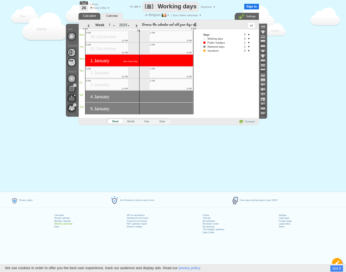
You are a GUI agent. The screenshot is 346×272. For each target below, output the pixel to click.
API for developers (136, 215)
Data (56, 226)
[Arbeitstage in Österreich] (265, 46)
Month (131, 121)
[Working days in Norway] (265, 94)
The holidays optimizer (213, 229)
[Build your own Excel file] (71, 52)
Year (146, 121)
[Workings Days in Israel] (265, 80)
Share (282, 226)
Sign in (251, 6)
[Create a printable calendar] (71, 62)
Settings (283, 215)
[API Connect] (71, 36)
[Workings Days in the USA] (265, 27)
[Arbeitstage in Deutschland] (265, 36)
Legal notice (284, 224)
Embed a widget (134, 226)
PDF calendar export (137, 224)
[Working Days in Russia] (265, 70)
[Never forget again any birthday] (71, 98)
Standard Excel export (137, 218)
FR (131, 6)
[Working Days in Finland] (265, 99)
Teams (206, 215)
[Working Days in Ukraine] (265, 75)
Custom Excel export (137, 221)
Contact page (285, 221)
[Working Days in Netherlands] (265, 60)
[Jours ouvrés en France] (265, 32)
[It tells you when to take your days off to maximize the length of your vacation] (71, 78)
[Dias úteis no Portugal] (265, 113)
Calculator (59, 215)
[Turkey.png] (265, 104)
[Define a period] (337, 263)
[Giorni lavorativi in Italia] (265, 56)
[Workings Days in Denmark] (265, 89)
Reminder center (211, 224)
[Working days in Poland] (265, 41)
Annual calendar (62, 218)
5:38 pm (94, 4)
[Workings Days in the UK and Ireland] (265, 65)
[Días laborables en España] (265, 108)
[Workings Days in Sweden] (265, 84)
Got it (336, 268)
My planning (208, 226)
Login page (284, 218)
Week (99, 25)
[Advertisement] (168, 158)
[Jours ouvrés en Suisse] (265, 51)
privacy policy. (190, 268)
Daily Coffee (208, 232)
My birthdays (209, 221)
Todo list (207, 218)
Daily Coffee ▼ (100, 8)
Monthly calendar (62, 221)
